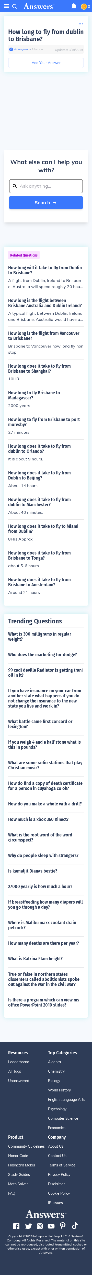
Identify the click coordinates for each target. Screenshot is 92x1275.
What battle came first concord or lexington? (40, 724)
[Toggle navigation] (6, 6)
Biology (54, 1080)
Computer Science (63, 1118)
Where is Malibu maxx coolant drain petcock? (42, 925)
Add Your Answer (46, 63)
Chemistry (56, 1071)
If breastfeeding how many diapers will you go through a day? (45, 904)
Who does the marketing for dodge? (42, 654)
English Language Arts (66, 1099)
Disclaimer (56, 1184)
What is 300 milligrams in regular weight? (39, 636)
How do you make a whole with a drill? (45, 804)
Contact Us (57, 1155)
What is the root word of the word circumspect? (40, 837)
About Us (55, 1146)
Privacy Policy (59, 1174)
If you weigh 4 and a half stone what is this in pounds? (44, 744)
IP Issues (55, 1203)
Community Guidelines (26, 1146)
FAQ (11, 1193)
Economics (56, 1128)
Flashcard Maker (21, 1165)
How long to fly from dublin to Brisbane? (46, 35)
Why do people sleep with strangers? (43, 855)
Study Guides (19, 1174)
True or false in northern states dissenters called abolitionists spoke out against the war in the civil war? (43, 979)
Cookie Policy (59, 1193)
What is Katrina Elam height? (35, 959)
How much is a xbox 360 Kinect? (38, 819)
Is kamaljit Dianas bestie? (32, 871)
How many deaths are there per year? (43, 943)
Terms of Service (61, 1165)
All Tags (14, 1071)
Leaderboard (18, 1062)
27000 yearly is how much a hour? (40, 886)
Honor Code (18, 1155)
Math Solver (18, 1184)
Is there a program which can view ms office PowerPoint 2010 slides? (43, 1002)
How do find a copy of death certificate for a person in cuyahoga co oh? (45, 786)
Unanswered (18, 1080)
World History (59, 1090)
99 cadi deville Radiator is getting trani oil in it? (45, 672)
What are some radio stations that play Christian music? (45, 765)
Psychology (57, 1109)
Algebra (54, 1062)
